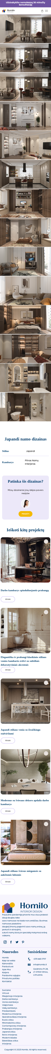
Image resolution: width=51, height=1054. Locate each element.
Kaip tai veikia (8, 960)
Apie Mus (6, 969)
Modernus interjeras (11, 1014)
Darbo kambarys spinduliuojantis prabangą (25, 590)
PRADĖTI (25, 514)
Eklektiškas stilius (10, 1040)
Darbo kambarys (10, 999)
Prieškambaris (9, 1011)
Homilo (5, 957)
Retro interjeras (9, 1034)
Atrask (7, 599)
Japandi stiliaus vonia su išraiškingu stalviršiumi (20, 731)
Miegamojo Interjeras (12, 996)
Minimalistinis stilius (11, 1023)
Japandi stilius (8, 1032)
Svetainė (6, 990)
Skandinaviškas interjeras (14, 1017)
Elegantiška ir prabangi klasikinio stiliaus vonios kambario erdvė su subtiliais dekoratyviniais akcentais (23, 661)
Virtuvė (5, 993)
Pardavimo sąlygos (11, 975)
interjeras (6, 1043)
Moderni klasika (9, 1037)
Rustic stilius (8, 1020)
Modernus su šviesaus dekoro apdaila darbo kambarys (25, 802)
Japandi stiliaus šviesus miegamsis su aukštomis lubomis (21, 873)
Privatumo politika (10, 978)
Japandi (30, 451)
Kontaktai (6, 981)
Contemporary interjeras (14, 1026)
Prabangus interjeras (12, 1029)
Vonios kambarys (10, 1002)
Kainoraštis (7, 963)
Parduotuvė (7, 966)
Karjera (5, 972)
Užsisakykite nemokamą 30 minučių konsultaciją (25, 3)
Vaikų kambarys (9, 1008)
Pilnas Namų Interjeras (32, 462)
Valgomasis (7, 1005)
